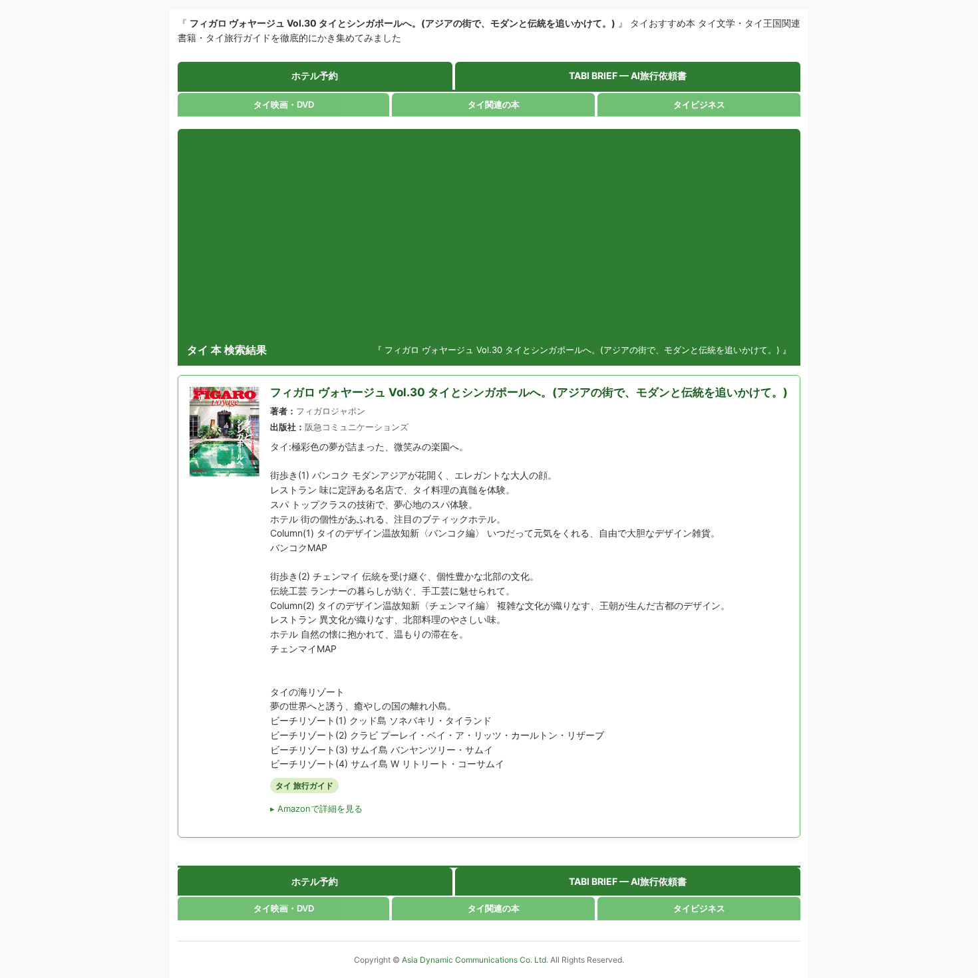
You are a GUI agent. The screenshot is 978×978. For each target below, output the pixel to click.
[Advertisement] (489, 235)
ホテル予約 (314, 75)
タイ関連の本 (494, 104)
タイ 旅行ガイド (304, 786)
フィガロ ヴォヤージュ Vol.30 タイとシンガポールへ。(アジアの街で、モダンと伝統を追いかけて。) (529, 392)
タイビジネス (699, 104)
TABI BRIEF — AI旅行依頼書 (628, 75)
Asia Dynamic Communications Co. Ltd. (476, 960)
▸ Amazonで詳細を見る (316, 808)
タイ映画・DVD (283, 104)
